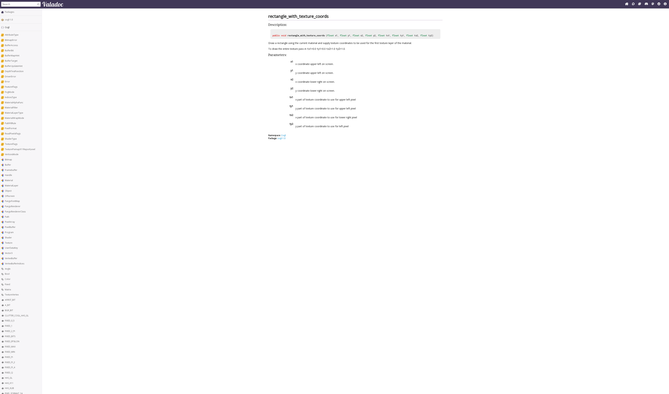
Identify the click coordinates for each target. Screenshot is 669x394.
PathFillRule (10, 123)
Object (8, 190)
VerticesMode (11, 154)
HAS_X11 (9, 383)
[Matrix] (640, 4)
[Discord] (646, 4)
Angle (7, 268)
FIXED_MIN (10, 351)
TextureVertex (12, 294)
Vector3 (9, 253)
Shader (8, 237)
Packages (9, 11)
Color (7, 279)
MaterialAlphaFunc (14, 102)
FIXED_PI (9, 357)
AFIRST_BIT (10, 299)
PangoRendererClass (15, 211)
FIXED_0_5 (9, 320)
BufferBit (9, 50)
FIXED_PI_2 (10, 362)
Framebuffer (11, 170)
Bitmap (8, 159)
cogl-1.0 (9, 19)
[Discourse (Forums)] (633, 4)
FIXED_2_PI (10, 331)
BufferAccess (11, 45)
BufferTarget (11, 60)
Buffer (8, 164)
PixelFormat (11, 128)
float (330, 35)
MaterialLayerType (14, 112)
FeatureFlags (11, 86)
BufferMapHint (12, 55)
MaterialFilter (11, 107)
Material (9, 180)
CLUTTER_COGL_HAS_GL (17, 315)
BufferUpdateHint (13, 66)
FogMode (9, 92)
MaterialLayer (11, 185)
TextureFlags (11, 144)
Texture (8, 242)
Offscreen (10, 196)
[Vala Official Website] (627, 4)
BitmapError (11, 40)
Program (9, 232)
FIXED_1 (8, 325)
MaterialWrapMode (14, 118)
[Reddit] (659, 4)
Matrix (8, 289)
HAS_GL (8, 377)
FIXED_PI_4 (10, 367)
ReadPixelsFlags (13, 133)
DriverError (10, 76)
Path (7, 216)
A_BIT (7, 305)
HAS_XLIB (9, 388)
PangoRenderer (12, 206)
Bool (7, 273)
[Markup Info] (665, 4)
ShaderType (11, 138)
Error (7, 81)
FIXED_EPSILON (12, 341)
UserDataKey (11, 247)
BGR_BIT (9, 310)
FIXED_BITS (10, 336)
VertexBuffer (11, 258)
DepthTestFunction (14, 71)
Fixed (7, 284)
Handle (8, 175)
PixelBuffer (10, 227)
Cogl (283, 135)
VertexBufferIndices (14, 263)
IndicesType (11, 97)
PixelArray (10, 221)
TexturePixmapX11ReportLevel (20, 149)
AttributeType (11, 34)
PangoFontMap (12, 201)
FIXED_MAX (10, 346)
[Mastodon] (652, 4)
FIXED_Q (9, 372)
